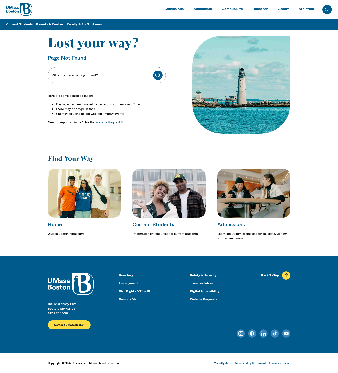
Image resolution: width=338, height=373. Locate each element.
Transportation (201, 283)
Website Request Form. (112, 122)
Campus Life (232, 8)
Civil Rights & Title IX (134, 291)
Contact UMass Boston (69, 325)
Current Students (19, 24)
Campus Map (128, 299)
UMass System (221, 363)
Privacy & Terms (279, 363)
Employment (128, 283)
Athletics (306, 8)
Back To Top (270, 275)
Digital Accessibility (204, 291)
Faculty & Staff (78, 24)
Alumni (97, 24)
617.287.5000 (58, 313)
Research (260, 8)
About (283, 8)
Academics (202, 8)
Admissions (174, 8)
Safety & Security (203, 275)
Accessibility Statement (250, 363)
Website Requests (203, 299)
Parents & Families (50, 24)
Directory (126, 275)
